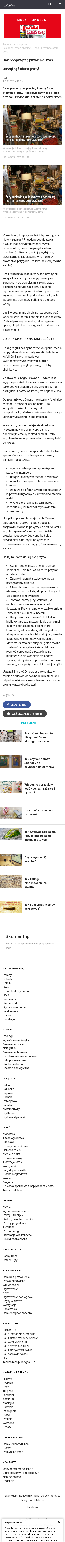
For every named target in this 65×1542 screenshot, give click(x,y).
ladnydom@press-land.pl (18, 1469)
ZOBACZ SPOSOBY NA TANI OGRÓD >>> (29, 339)
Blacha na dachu (13, 1064)
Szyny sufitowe (12, 1301)
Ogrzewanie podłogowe (18, 1297)
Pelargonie (9, 1411)
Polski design (11, 1231)
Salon (6, 1085)
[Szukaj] (50, 4)
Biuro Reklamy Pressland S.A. (21, 1473)
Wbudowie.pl (11, 1285)
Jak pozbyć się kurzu (16, 1346)
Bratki (6, 1415)
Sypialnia (8, 1093)
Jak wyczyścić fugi (15, 1342)
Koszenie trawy (12, 1158)
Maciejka (8, 1403)
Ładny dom (11, 1495)
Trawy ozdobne (12, 1190)
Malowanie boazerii (15, 1052)
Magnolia (8, 1182)
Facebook (32, 1507)
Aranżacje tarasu (13, 1162)
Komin (7, 983)
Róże (6, 1387)
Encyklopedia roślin (15, 1170)
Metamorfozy (11, 1109)
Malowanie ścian (13, 1044)
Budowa (7, 44)
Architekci (9, 1227)
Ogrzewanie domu (14, 1007)
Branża (7, 1448)
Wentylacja (9, 1305)
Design (24, 1500)
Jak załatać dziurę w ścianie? (21, 1338)
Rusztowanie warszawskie (20, 1056)
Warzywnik (9, 1166)
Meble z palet (11, 1154)
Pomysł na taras (13, 1452)
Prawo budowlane (14, 1281)
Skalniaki (8, 1142)
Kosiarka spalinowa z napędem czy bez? (28, 1186)
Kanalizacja (10, 1309)
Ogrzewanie (10, 1289)
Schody (7, 979)
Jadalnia (8, 1105)
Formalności (10, 999)
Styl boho (9, 1113)
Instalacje (9, 1019)
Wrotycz (8, 1178)
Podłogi (8, 1036)
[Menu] (60, 4)
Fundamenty (10, 1011)
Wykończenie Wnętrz (16, 1040)
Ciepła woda (10, 1003)
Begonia (8, 1383)
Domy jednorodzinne (16, 1444)
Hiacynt (7, 1379)
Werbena (8, 1423)
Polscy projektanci (14, 1223)
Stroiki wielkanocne (15, 1239)
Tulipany (8, 1391)
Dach (6, 995)
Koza (6, 1293)
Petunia (7, 1419)
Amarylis (8, 1399)
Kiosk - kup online (32, 20)
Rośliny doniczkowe (15, 1146)
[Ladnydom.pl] (9, 4)
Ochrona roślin (12, 1150)
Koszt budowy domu (16, 991)
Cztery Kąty (10, 1260)
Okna (6, 987)
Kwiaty (7, 1427)
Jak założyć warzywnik (17, 1350)
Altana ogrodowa (13, 1138)
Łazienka (8, 1089)
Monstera (9, 1134)
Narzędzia (9, 1048)
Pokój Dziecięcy (13, 1215)
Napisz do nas (12, 1477)
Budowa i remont (29, 1495)
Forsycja (8, 1407)
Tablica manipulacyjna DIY (19, 1362)
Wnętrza (22, 44)
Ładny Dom (10, 1256)
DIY (5, 1358)
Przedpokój (10, 1101)
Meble (7, 1207)
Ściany (7, 1015)
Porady (7, 975)
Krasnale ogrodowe (15, 1174)
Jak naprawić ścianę (15, 1354)
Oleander (8, 1395)
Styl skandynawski (14, 1117)
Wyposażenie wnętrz (16, 1211)
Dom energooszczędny (17, 1313)
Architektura (37, 1500)
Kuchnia (7, 1097)
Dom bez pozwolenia (16, 1277)
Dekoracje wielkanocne (17, 1235)
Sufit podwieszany (14, 1060)
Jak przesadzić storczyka (19, 1334)
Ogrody (45, 1495)
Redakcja (8, 1481)
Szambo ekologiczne (16, 1068)
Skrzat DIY (9, 1330)
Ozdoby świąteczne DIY (18, 1219)
